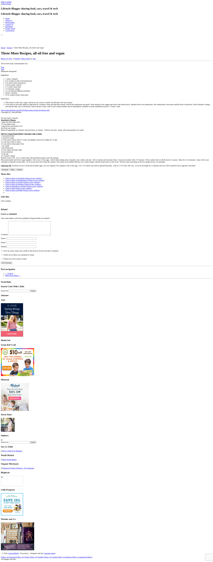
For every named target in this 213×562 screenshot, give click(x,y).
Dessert (9, 48)
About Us (8, 20)
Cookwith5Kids (13, 553)
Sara (34, 59)
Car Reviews (9, 30)
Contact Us (9, 24)
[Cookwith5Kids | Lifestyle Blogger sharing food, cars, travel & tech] (6, 4)
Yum (2, 69)
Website (3, 247)
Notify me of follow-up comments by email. (19, 255)
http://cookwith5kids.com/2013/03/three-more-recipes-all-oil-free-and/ (25, 110)
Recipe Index (10, 22)
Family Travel (10, 28)
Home (7, 18)
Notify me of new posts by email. (15, 259)
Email (3, 242)
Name (3, 238)
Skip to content (6, 2)
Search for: (5, 291)
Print (2, 67)
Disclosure (9, 26)
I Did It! (9, 273)
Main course (25, 59)
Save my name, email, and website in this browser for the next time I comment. (31, 251)
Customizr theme (49, 553)
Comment (4, 234)
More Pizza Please (12, 275)
